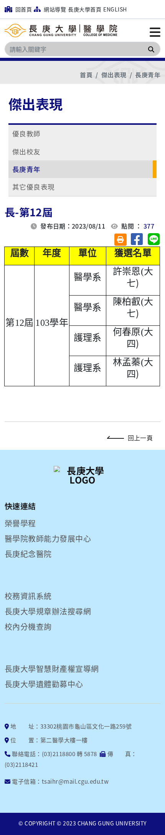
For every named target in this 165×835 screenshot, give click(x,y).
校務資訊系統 (28, 596)
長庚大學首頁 (84, 9)
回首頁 (23, 9)
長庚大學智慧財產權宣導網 (52, 669)
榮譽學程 (20, 523)
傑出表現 (114, 74)
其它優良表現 (33, 186)
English (115, 9)
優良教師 (26, 133)
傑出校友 (26, 151)
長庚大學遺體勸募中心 (44, 684)
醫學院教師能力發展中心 (48, 539)
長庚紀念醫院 (28, 554)
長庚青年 (147, 74)
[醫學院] (62, 31)
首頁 (86, 74)
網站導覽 (54, 9)
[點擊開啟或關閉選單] (155, 31)
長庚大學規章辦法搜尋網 (48, 611)
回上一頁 (140, 437)
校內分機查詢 (28, 627)
